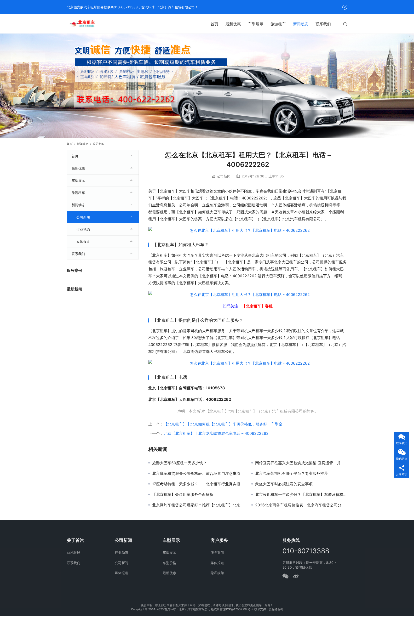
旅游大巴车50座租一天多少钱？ (179, 463)
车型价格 (169, 563)
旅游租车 (278, 24)
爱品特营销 (276, 609)
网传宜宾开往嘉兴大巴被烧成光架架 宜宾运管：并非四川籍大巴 (301, 463)
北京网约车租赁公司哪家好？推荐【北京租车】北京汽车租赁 (198, 505)
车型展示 (255, 24)
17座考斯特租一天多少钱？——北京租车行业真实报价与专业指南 (198, 484)
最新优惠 (233, 24)
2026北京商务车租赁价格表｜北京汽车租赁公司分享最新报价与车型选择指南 (301, 505)
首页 (214, 24)
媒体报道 (83, 241)
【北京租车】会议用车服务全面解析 (182, 494)
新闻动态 (300, 24)
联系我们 (323, 24)
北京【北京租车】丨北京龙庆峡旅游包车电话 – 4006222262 (216, 433)
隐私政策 (217, 573)
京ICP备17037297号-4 (238, 609)
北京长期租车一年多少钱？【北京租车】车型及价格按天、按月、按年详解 (301, 494)
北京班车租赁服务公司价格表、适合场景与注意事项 (196, 473)
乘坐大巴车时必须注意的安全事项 (284, 484)
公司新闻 (223, 176)
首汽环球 (73, 552)
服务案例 (217, 552)
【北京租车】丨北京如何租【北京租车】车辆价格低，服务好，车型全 (223, 424)
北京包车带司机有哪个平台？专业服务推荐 (291, 473)
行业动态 (83, 229)
